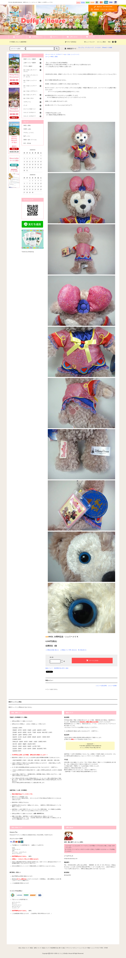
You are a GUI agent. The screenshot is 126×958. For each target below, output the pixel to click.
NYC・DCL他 (27, 143)
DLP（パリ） (27, 136)
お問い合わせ (73, 37)
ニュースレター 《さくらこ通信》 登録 (98, 42)
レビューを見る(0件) (101, 685)
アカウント (19, 37)
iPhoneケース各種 (107, 47)
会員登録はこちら (37, 37)
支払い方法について (23, 948)
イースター (98, 47)
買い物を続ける (82, 650)
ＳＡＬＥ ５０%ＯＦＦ (57, 54)
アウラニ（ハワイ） (29, 132)
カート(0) (92, 37)
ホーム (47, 54)
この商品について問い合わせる (68, 650)
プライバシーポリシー (72, 948)
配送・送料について (35, 948)
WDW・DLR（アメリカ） (30, 139)
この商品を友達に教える (52, 650)
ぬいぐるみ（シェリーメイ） (72, 54)
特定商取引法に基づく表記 (61, 668)
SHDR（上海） (28, 129)
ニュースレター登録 (84, 948)
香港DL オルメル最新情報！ (19, 42)
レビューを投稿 (112, 685)
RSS (102, 948)
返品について (49, 668)
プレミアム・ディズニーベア (86, 47)
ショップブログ (95, 948)
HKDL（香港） (54, 56)
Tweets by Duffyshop (28, 251)
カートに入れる (93, 660)
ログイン (55, 37)
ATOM (106, 948)
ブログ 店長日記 (71, 42)
